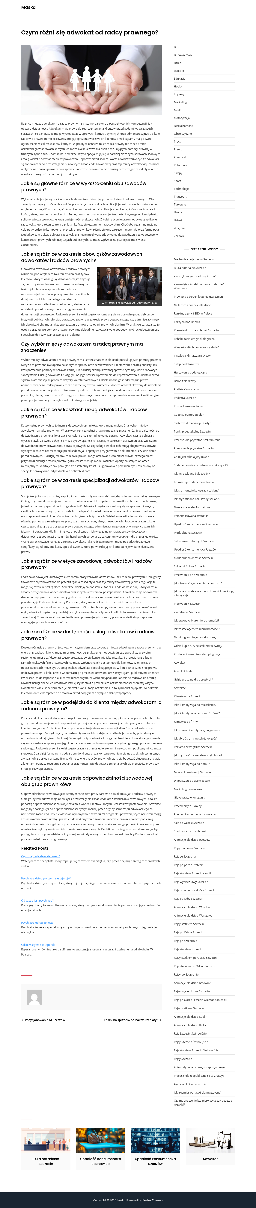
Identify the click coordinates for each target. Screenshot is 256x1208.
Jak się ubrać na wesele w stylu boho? (198, 755)
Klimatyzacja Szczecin (187, 696)
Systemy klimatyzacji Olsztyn (192, 423)
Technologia (181, 189)
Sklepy (178, 173)
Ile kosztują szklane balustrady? (194, 482)
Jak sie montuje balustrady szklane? (196, 490)
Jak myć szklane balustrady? (192, 473)
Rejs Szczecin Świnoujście (190, 1033)
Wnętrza (179, 228)
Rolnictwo (180, 165)
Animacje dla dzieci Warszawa (193, 915)
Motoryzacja (182, 118)
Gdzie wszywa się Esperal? (38, 945)
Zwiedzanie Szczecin (187, 612)
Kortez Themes (152, 1200)
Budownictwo (183, 55)
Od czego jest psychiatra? (37, 900)
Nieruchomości (183, 126)
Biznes (178, 47)
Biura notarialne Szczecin (190, 268)
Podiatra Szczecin (185, 398)
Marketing (180, 102)
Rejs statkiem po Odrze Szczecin (194, 966)
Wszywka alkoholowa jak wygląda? (196, 347)
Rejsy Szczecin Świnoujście (191, 1042)
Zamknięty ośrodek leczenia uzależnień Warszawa (199, 286)
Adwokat (179, 662)
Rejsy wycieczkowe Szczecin (192, 991)
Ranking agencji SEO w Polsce (193, 313)
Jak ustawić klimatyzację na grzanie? (197, 730)
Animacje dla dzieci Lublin (190, 1016)
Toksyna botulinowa (187, 322)
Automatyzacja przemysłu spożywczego (199, 1067)
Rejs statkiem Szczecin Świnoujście (196, 1050)
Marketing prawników (188, 789)
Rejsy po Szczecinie (186, 974)
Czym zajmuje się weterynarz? (40, 856)
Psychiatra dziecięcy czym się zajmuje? (46, 878)
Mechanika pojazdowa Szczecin (194, 259)
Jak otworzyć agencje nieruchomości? (198, 583)
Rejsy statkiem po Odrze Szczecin (195, 957)
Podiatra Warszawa (186, 389)
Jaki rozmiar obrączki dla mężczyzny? (198, 1092)
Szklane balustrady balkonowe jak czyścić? (201, 465)
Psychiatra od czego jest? (37, 922)
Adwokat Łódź (183, 671)
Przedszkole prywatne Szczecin (194, 448)
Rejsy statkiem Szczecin (189, 924)
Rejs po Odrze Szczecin (188, 898)
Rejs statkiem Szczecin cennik (193, 873)
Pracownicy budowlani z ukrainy (195, 814)
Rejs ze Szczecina (185, 856)
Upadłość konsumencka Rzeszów (195, 549)
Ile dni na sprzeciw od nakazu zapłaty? (131, 1020)
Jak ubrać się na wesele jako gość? (195, 738)
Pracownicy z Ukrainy (188, 806)
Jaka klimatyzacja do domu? (192, 764)
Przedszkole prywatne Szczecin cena (197, 440)
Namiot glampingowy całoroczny (195, 637)
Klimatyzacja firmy (186, 721)
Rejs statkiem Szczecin (188, 949)
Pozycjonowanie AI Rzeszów (45, 1020)
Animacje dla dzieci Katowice (192, 983)
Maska (28, 7)
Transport (180, 196)
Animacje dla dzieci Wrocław (192, 907)
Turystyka (180, 204)
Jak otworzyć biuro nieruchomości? (196, 620)
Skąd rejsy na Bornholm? (190, 831)
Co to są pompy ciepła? (189, 414)
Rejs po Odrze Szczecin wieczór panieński (200, 1000)
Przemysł (180, 157)
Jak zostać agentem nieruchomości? (196, 629)
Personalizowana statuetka (191, 516)
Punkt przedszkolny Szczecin (192, 431)
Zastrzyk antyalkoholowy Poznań (195, 276)
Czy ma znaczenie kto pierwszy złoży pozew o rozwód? (203, 1102)
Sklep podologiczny (186, 364)
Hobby (178, 86)
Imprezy (179, 94)
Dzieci (178, 63)
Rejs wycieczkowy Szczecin (191, 882)
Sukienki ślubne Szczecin (190, 566)
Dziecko (179, 70)
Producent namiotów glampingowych (198, 654)
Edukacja (179, 78)
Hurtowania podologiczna (190, 372)
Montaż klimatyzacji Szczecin (192, 772)
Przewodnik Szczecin (187, 603)
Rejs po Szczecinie (185, 941)
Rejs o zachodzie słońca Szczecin (195, 890)
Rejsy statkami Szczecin (189, 1008)
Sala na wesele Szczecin (189, 823)
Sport (177, 181)
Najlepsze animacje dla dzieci (192, 305)
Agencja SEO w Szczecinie (190, 1084)
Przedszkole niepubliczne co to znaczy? (199, 1075)
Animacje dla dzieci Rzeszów (192, 839)
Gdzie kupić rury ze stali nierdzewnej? (198, 646)
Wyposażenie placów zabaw (192, 780)
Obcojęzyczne (183, 133)
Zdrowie (179, 236)
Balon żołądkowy (185, 381)
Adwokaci (180, 688)
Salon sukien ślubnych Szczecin (194, 541)
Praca (177, 141)
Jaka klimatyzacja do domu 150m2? (197, 713)
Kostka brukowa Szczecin (190, 406)
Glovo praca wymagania (189, 797)
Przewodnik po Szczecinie (190, 575)
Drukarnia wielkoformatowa (192, 507)
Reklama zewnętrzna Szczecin (193, 747)
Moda (177, 110)
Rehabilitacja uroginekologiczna (194, 339)
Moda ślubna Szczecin (188, 532)
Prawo (178, 149)
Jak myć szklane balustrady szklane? (197, 499)
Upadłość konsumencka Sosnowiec (196, 524)
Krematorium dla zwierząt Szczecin (196, 330)
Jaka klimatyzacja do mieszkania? (195, 705)
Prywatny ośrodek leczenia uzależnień (198, 296)
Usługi (178, 220)
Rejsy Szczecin (183, 1059)
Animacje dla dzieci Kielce (190, 1025)
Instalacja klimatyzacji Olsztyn (193, 355)
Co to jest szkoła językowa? (191, 457)
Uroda (178, 212)
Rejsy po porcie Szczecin (189, 848)
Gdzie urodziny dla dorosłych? (193, 679)
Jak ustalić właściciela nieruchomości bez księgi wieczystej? (204, 593)
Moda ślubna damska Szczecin (193, 558)
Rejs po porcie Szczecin (189, 865)
